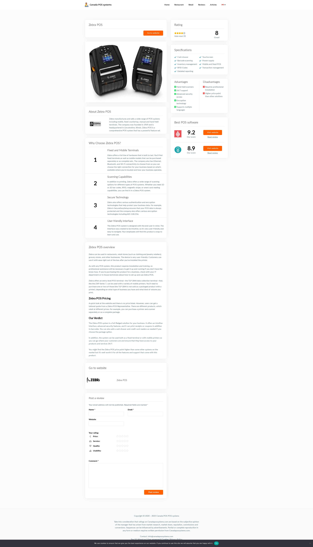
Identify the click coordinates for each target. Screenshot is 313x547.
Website (92, 419)
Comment (94, 461)
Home (166, 5)
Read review (212, 137)
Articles (213, 5)
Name (92, 410)
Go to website (153, 33)
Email (131, 410)
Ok (216, 543)
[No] (310, 543)
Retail (191, 5)
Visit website (212, 132)
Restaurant (179, 5)
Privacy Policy (176, 539)
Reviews (201, 5)
